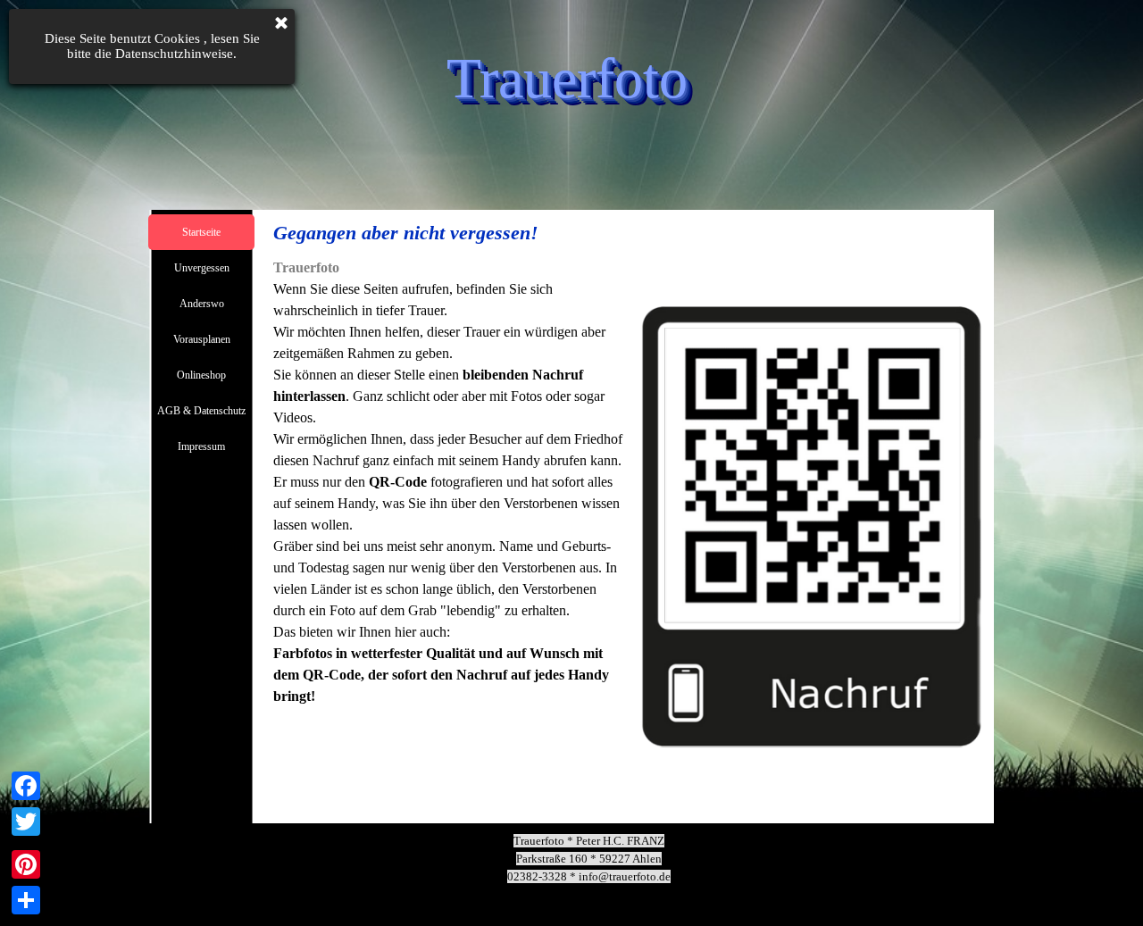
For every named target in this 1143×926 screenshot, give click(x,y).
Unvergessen (201, 268)
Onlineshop (201, 375)
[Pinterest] (26, 864)
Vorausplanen (201, 339)
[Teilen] (26, 900)
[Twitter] (26, 821)
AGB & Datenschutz (201, 411)
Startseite (201, 232)
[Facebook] (26, 786)
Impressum (201, 446)
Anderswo (201, 303)
